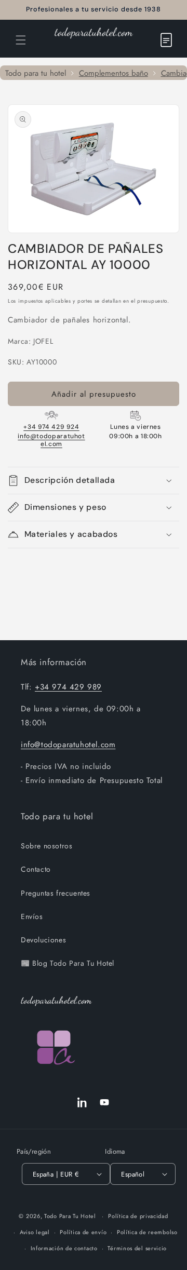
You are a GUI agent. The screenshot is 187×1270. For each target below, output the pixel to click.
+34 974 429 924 (51, 427)
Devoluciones (43, 940)
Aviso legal (35, 1232)
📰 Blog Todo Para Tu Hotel (67, 963)
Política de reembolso (147, 1232)
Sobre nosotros (46, 846)
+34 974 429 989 (68, 687)
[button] (20, 40)
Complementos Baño (113, 73)
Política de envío (83, 1232)
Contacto (36, 869)
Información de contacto (64, 1248)
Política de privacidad (138, 1216)
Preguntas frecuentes (55, 893)
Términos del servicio (137, 1248)
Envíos (32, 916)
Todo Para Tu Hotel (70, 1216)
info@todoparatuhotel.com (51, 440)
